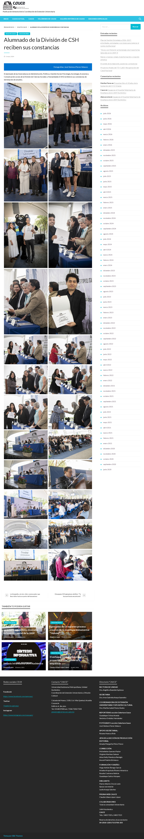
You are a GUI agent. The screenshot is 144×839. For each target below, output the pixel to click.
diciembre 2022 (109, 323)
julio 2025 (107, 176)
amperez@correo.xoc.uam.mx (62, 712)
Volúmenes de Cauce (47, 19)
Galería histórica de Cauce (72, 19)
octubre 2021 (108, 396)
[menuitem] (6, 19)
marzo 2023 (107, 307)
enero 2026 (107, 145)
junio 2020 (107, 469)
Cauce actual (18, 19)
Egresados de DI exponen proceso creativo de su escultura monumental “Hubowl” (69, 630)
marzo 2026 (107, 134)
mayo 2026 (107, 124)
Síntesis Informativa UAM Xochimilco (23, 663)
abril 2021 (107, 428)
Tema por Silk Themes (13, 836)
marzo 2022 (107, 370)
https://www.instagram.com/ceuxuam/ (18, 715)
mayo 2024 (107, 244)
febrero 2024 (108, 260)
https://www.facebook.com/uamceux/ (18, 696)
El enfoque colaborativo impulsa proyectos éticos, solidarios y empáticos (67, 660)
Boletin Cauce (22, 27)
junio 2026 (107, 119)
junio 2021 (107, 417)
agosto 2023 (108, 291)
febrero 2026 (108, 140)
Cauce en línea (24, 33)
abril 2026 (107, 129)
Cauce (31, 19)
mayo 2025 (107, 187)
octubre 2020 (108, 459)
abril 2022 (107, 365)
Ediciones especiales (97, 19)
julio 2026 (107, 113)
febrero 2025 (108, 202)
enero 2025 (107, 208)
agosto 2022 (108, 344)
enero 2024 (107, 265)
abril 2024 (107, 250)
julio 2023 (107, 297)
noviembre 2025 (109, 155)
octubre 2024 (108, 223)
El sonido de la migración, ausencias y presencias (118, 64)
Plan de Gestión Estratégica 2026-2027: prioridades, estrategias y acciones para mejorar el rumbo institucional (119, 43)
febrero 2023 (108, 312)
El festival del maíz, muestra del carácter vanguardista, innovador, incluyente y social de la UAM (21, 630)
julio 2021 (107, 412)
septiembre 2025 (109, 166)
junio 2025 (107, 182)
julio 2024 (107, 239)
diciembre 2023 (109, 271)
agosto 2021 (108, 407)
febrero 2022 (108, 375)
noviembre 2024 (109, 218)
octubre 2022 (108, 333)
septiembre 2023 (109, 286)
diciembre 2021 (109, 386)
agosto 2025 (108, 171)
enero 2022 (107, 380)
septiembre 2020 (109, 464)
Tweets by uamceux (11, 706)
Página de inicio (9, 27)
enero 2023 (107, 318)
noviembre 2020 (109, 454)
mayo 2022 (107, 360)
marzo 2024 (107, 255)
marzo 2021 (107, 433)
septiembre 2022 (109, 339)
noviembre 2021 (109, 391)
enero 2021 (107, 443)
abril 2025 (107, 192)
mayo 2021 (107, 422)
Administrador (8, 637)
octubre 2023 (108, 281)
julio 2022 (107, 349)
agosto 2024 (108, 234)
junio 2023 (107, 302)
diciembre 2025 (109, 150)
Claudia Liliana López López (60, 667)
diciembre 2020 (109, 449)
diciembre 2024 (109, 213)
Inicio (6, 19)
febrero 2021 (108, 438)
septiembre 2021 (109, 401)
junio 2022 (107, 354)
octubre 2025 (108, 160)
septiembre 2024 (109, 229)
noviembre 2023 (109, 276)
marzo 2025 (107, 197)
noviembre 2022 (109, 328)
